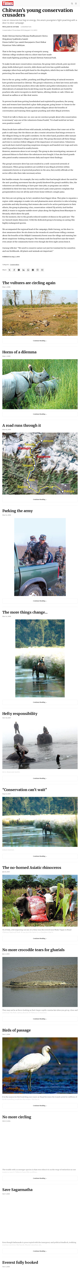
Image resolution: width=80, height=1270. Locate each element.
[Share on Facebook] (14, 270)
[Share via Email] (42, 270)
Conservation (26, 27)
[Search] (72, 3)
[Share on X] (9, 270)
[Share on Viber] (38, 270)
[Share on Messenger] (19, 270)
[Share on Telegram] (33, 270)
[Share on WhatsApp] (28, 270)
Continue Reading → (40, 341)
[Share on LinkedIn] (23, 270)
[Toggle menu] (76, 3)
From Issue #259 (25, 30)
